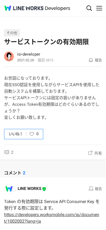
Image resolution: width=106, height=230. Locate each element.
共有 (98, 153)
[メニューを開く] (99, 8)
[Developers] (57, 8)
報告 (98, 60)
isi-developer (28, 54)
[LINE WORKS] (23, 8)
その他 (12, 33)
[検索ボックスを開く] (89, 8)
